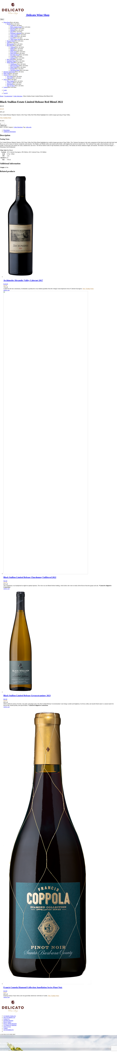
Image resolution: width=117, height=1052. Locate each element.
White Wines (10, 62)
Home (1, 96)
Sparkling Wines (11, 61)
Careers (5, 87)
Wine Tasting (10, 81)
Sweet (12, 38)
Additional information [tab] (9, 131)
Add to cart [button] (6, 290)
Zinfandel (13, 58)
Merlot (12, 50)
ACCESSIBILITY (8, 1030)
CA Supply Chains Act (9, 1016)
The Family (10, 76)
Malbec (12, 48)
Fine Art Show (11, 85)
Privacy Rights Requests (10, 1023)
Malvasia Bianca (14, 65)
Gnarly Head (13, 34)
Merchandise (10, 44)
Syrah (11, 56)
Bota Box (13, 28)
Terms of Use (7, 1026)
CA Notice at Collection (9, 1025)
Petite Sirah (13, 51)
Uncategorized (8, 96)
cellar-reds (28, 127)
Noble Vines (13, 36)
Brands (9, 24)
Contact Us (10, 82)
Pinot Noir (13, 53)
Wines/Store (6, 22)
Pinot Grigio (13, 67)
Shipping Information (9, 71)
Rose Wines (10, 59)
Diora (11, 31)
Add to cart (3, 125)
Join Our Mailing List (9, 1017)
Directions (9, 84)
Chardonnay (13, 64)
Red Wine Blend (14, 55)
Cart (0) (5, 93)
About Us (6, 75)
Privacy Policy (7, 1022)
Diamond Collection (15, 33)
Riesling (12, 68)
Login (5, 90)
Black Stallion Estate (15, 27)
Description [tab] (6, 130)
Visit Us (5, 79)
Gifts (8, 42)
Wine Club (6, 73)
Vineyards (9, 78)
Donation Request (8, 1020)
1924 (11, 25)
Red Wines (10, 45)
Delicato (12, 30)
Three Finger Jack (15, 39)
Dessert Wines (11, 41)
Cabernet (12, 47)
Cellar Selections (17, 96)
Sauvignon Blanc (15, 70)
